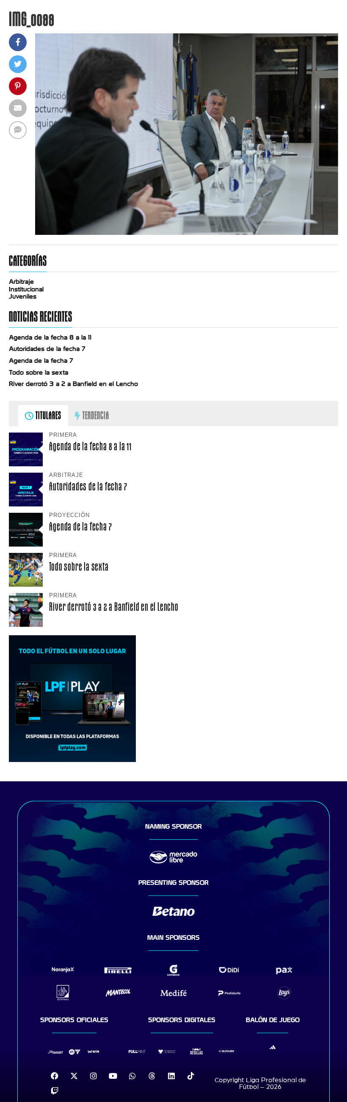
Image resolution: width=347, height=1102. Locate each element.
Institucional (26, 289)
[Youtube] (113, 1075)
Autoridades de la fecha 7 (47, 349)
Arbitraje (21, 281)
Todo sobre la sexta (38, 372)
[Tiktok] (190, 1075)
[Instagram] (93, 1075)
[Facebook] (54, 1075)
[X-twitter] (74, 1075)
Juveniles (22, 296)
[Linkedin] (171, 1075)
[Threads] (152, 1075)
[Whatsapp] (132, 1075)
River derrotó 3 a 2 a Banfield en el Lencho (73, 384)
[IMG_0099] (186, 232)
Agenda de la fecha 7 (41, 360)
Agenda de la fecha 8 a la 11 (50, 337)
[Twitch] (54, 1091)
